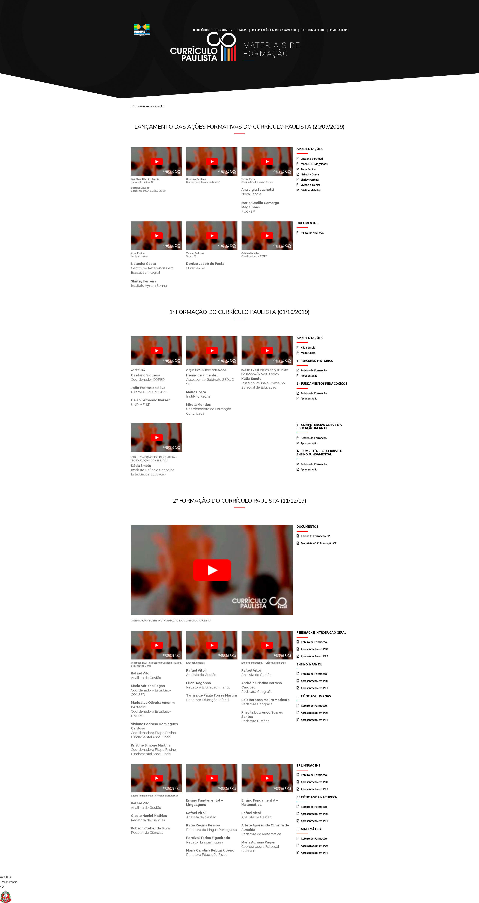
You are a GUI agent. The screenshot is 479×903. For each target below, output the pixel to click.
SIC (2, 887)
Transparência (8, 882)
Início (134, 106)
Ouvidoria (6, 876)
